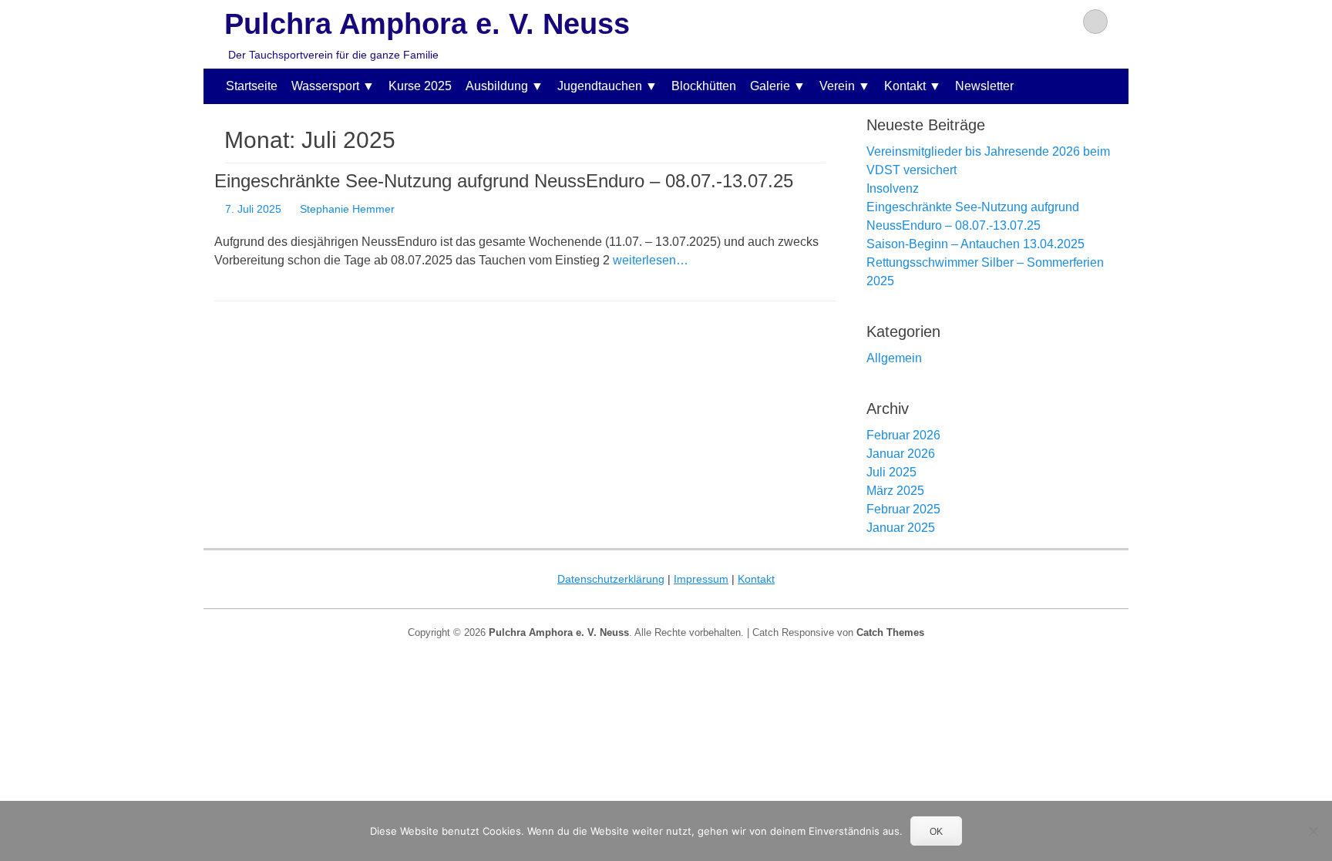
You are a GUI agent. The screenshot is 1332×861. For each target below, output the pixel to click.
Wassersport (325, 85)
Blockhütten (703, 85)
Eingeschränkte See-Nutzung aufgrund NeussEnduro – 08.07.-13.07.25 (503, 180)
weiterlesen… (650, 260)
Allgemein (894, 358)
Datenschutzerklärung (610, 579)
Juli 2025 (891, 472)
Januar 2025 (900, 527)
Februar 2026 (903, 435)
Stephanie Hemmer (347, 209)
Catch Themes (890, 632)
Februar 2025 (903, 509)
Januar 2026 (900, 453)
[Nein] (1312, 831)
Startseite (252, 85)
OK (936, 831)
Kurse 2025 (420, 85)
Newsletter (984, 85)
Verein (837, 85)
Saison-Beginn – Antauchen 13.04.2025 (975, 244)
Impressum (701, 579)
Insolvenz (892, 188)
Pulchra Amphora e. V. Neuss (427, 24)
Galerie (770, 85)
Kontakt (905, 85)
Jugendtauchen (599, 85)
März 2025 (895, 490)
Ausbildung (497, 85)
